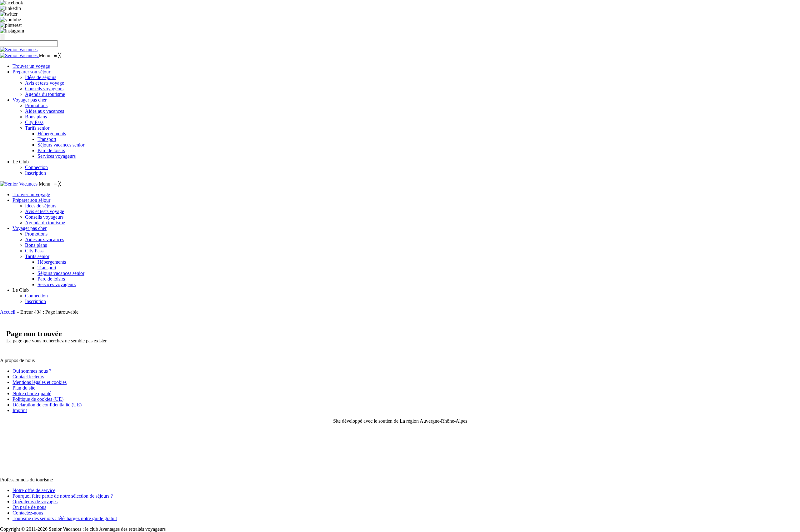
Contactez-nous (27, 512)
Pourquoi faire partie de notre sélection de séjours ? (62, 496)
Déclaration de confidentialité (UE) (47, 404)
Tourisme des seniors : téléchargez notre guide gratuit (64, 518)
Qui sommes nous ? (31, 371)
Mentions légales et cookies (39, 382)
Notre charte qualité (31, 393)
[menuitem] (31, 66)
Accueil (7, 312)
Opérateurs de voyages (35, 501)
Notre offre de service (33, 490)
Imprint (19, 410)
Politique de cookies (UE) (37, 399)
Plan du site (23, 387)
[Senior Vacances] (19, 55)
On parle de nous (29, 507)
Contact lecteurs (28, 376)
